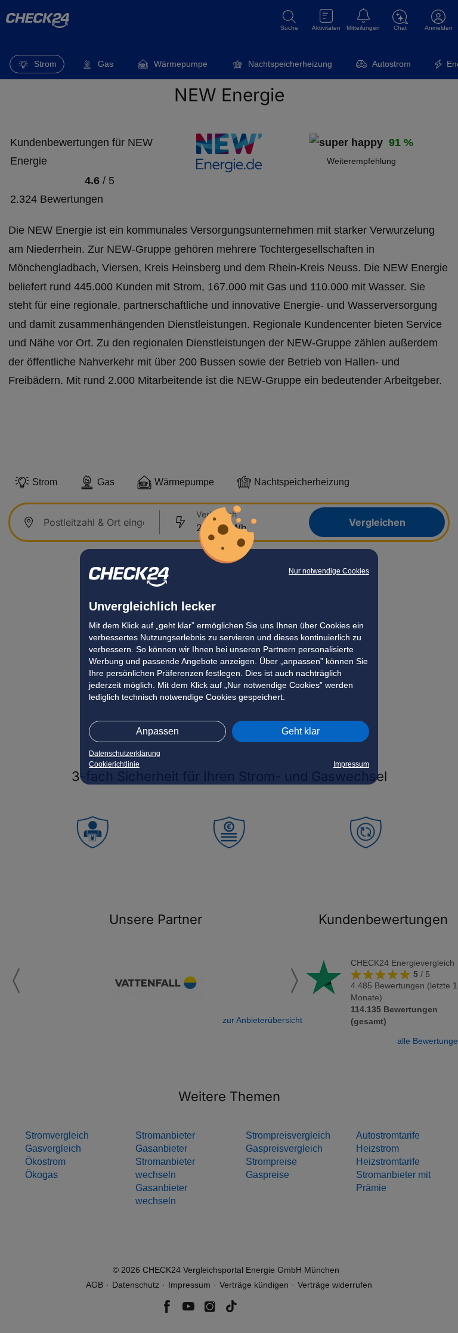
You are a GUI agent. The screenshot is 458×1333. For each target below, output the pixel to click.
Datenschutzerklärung (124, 753)
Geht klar (300, 731)
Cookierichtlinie (114, 764)
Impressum (351, 764)
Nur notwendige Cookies (329, 571)
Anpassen (157, 731)
